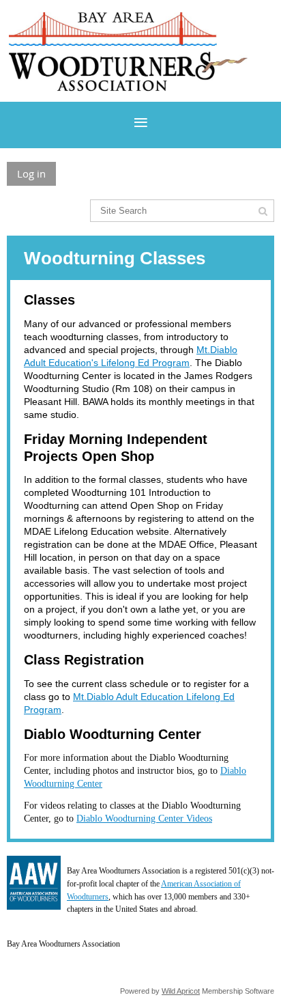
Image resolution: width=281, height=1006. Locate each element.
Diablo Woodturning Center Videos (144, 818)
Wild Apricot (181, 991)
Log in (31, 173)
